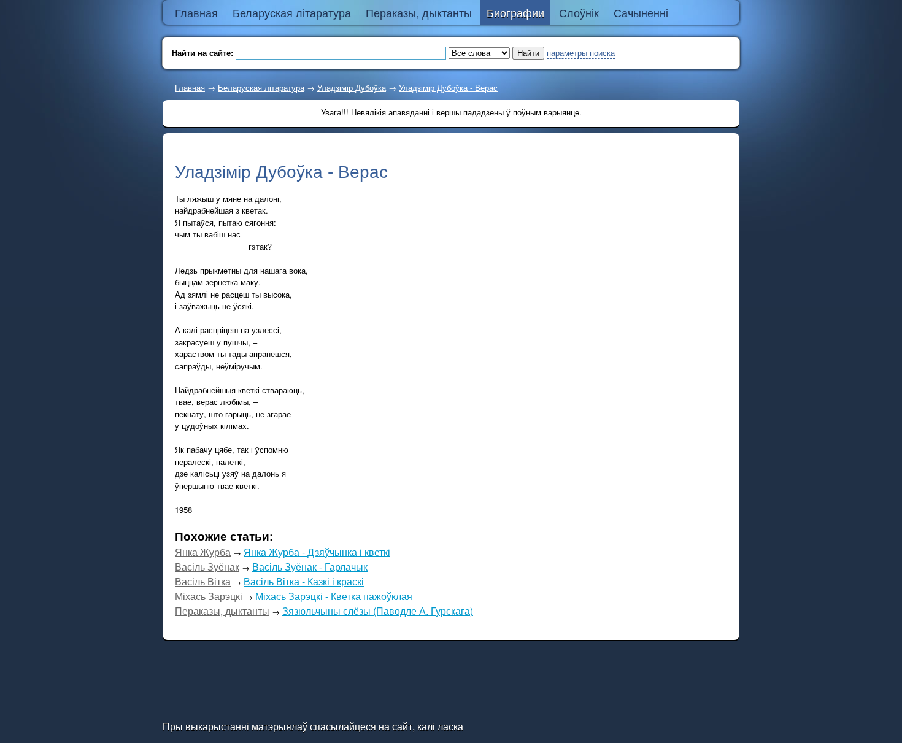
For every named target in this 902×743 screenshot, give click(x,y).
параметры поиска (581, 52)
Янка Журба (203, 552)
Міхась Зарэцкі (208, 596)
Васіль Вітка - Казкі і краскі (304, 581)
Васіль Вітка (203, 581)
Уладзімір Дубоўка (351, 87)
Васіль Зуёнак (207, 567)
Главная (190, 87)
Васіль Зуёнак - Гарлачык (310, 567)
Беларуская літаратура (261, 87)
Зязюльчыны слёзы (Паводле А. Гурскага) (377, 611)
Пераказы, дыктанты (222, 611)
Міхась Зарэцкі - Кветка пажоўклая (333, 596)
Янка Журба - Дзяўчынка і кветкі (317, 552)
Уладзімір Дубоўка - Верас (448, 87)
